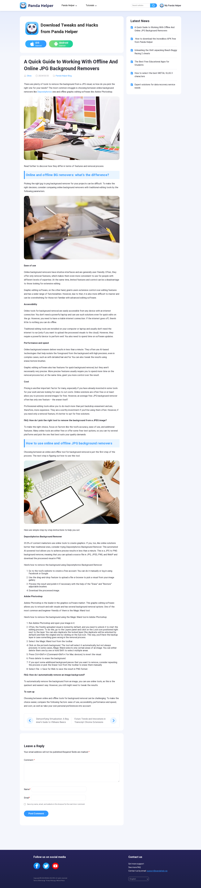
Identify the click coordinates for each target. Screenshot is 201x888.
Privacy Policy (50, 880)
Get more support (136, 864)
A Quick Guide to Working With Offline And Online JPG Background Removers (154, 29)
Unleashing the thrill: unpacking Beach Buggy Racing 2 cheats (156, 52)
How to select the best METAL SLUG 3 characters (154, 75)
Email (27, 797)
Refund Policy (60, 880)
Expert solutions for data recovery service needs (155, 86)
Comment (29, 760)
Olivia (29, 76)
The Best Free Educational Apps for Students (152, 63)
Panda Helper (40, 5)
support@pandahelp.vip (157, 871)
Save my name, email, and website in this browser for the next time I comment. (56, 804)
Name (27, 789)
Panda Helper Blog (64, 76)
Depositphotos (44, 91)
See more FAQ (134, 867)
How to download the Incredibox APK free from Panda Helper (155, 40)
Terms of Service (38, 880)
